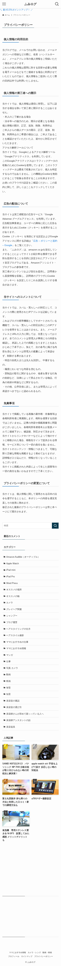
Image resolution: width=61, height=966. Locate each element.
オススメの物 (12, 596)
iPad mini (10, 570)
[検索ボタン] (57, 4)
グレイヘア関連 (14, 609)
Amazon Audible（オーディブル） (23, 557)
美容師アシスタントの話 (18, 720)
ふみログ (30, 4)
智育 (8, 687)
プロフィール (13, 956)
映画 (8, 681)
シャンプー (11, 615)
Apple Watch (12, 563)
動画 (8, 674)
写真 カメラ (12, 668)
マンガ (9, 655)
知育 (8, 694)
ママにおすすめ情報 (16, 648)
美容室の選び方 (14, 707)
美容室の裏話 (12, 700)
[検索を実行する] (55, 526)
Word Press (12, 583)
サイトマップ (26, 956)
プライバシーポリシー (43, 956)
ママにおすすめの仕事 (17, 642)
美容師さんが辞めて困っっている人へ (25, 714)
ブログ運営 (11, 622)
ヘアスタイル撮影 (15, 635)
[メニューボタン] (4, 4)
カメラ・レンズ (34, 952)
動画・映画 (47, 952)
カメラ (9, 602)
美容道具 (10, 727)
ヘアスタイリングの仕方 (18, 629)
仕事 (8, 661)
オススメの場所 (14, 589)
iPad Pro (10, 576)
